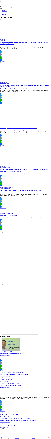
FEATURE (4, 13)
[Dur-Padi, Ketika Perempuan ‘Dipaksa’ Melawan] (10, 412)
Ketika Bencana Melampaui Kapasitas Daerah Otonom (11, 353)
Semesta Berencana (26, 88)
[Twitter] (25, 52)
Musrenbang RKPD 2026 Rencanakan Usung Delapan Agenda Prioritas (18, 128)
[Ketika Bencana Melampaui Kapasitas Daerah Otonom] (11, 350)
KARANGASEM (11, 187)
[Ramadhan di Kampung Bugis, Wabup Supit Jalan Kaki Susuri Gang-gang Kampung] (16, 418)
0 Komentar (11, 88)
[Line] (25, 58)
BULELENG (5, 39)
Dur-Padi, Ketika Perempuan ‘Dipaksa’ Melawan (10, 414)
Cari (1, 6)
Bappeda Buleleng (16, 130)
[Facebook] (25, 50)
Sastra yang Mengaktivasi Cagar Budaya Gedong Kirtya (12, 425)
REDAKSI (4, 14)
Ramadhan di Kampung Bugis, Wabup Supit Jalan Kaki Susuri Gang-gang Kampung (18, 420)
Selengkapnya (2, 370)
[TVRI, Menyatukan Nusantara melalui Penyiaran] (10, 383)
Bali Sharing (8, 355)
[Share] (25, 60)
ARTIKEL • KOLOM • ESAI (7, 351)
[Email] (25, 54)
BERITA (3, 10)
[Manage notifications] (49, 437)
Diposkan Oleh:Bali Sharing (5, 88)
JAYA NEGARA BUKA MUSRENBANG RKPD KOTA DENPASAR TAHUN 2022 (21, 190)
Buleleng (14, 171)
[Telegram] (25, 55)
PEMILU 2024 (4, 11)
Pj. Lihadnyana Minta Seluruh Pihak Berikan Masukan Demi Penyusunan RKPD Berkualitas (24, 169)
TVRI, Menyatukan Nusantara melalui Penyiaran (10, 385)
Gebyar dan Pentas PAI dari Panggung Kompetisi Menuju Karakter (14, 374)
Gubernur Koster (16, 88)
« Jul (1, 437)
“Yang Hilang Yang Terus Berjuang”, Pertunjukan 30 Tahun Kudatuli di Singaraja (17, 393)
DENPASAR (5, 82)
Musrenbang (21, 88)
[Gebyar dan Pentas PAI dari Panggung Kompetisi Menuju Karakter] (13, 372)
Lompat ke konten (3, 0)
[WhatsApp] (25, 57)
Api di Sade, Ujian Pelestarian (6, 379)
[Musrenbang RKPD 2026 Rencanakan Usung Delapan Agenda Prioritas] (18, 124)
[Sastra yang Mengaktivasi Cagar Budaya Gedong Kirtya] (11, 423)
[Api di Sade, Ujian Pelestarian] (7, 377)
